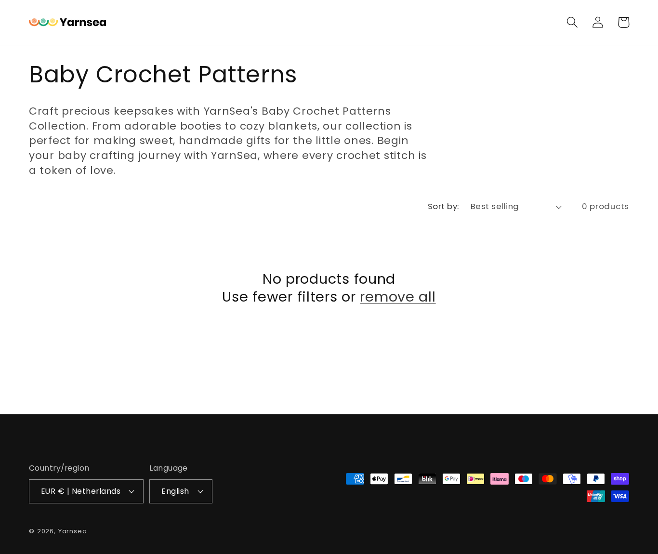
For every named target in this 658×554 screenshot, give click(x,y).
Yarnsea (72, 531)
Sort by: (443, 206)
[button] (572, 22)
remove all (397, 297)
